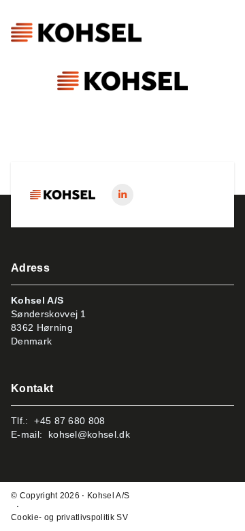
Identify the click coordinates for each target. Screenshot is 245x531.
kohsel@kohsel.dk (89, 434)
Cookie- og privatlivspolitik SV (69, 517)
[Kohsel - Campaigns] (62, 194)
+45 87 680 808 (69, 420)
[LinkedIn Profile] (122, 195)
